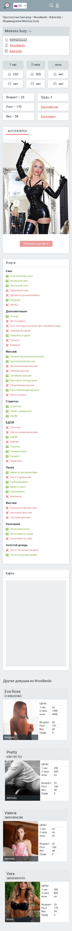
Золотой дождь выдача (24, 550)
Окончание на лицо (21, 538)
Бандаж (14, 456)
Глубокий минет (19, 482)
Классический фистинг (23, 507)
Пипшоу (14, 340)
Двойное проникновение (25, 295)
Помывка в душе (20, 335)
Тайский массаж (19, 370)
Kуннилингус (17, 491)
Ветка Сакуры (18, 394)
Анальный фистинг (21, 512)
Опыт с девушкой (20, 477)
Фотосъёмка (17, 321)
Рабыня (14, 441)
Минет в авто (18, 486)
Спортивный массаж (22, 385)
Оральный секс (19, 285)
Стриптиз (15, 406)
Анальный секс (19, 280)
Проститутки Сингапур (17, 17)
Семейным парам (20, 330)
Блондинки (48, 116)
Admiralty (55, 17)
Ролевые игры (18, 451)
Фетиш (14, 304)
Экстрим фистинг (20, 517)
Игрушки (15, 300)
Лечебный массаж (20, 375)
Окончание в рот (20, 528)
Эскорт (14, 316)
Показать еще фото (36, 243)
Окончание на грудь (21, 533)
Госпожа (15, 427)
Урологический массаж (24, 366)
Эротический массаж (22, 361)
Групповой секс (19, 290)
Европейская (49, 107)
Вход (58, 4)
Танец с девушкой (20, 411)
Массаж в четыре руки (23, 380)
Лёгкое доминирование (24, 432)
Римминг (15, 345)
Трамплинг (16, 460)
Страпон (15, 446)
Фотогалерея (17, 131)
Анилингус (16, 496)
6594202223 (18, 40)
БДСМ (13, 437)
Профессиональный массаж (27, 356)
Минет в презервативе (23, 472)
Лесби (13, 415)
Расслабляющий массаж (24, 390)
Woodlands (40, 17)
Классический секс (21, 276)
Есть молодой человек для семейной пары (35, 325)
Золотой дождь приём (23, 554)
